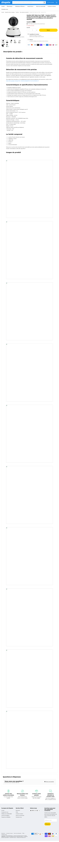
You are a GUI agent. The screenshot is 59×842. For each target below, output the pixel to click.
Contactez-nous (4, 9)
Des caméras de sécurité (24, 12)
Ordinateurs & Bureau (20, 6)
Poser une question (50, 781)
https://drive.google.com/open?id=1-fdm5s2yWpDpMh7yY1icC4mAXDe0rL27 (22, 81)
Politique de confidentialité (6, 813)
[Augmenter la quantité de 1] (36, 30)
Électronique (9, 6)
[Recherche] (44, 2)
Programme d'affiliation (5, 817)
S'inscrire (47, 824)
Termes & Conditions (5, 815)
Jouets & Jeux (30, 6)
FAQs (17, 812)
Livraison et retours (52, 6)
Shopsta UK (19, 837)
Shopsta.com (23, 837)
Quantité (28, 27)
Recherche (18, 810)
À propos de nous (4, 812)
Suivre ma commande (40, 6)
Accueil (2, 6)
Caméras (17, 12)
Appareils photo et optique (10, 12)
